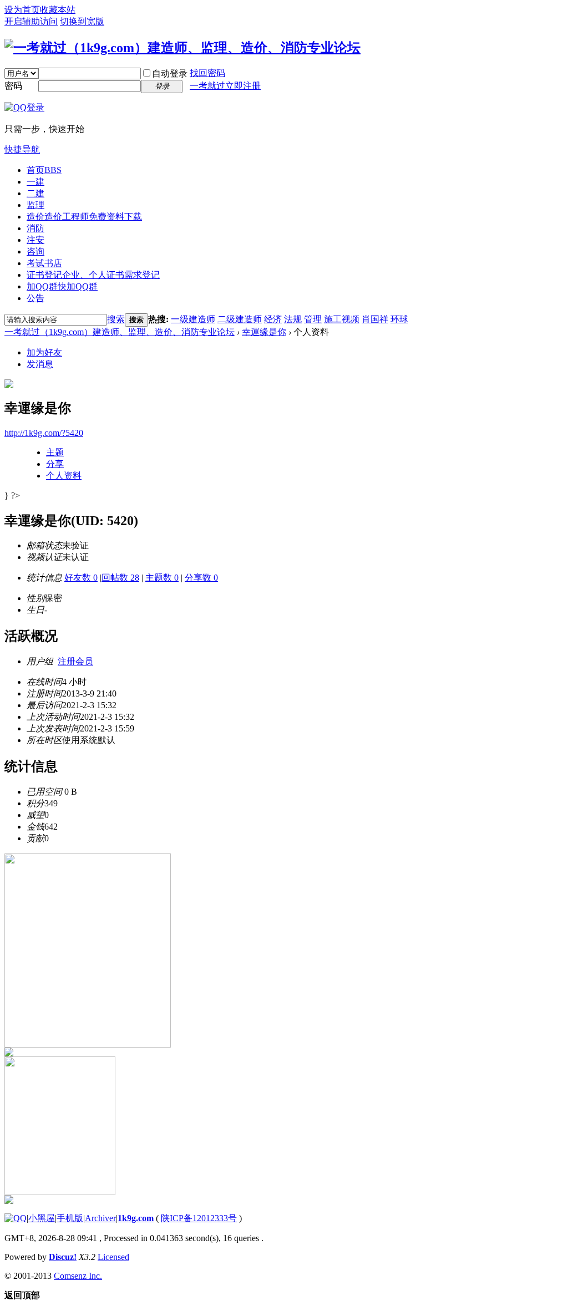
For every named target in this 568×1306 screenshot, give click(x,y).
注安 (35, 240)
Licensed (113, 1257)
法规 (293, 319)
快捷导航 (22, 149)
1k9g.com (136, 1218)
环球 (399, 319)
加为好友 (44, 352)
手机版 (70, 1218)
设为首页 (22, 9)
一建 (35, 181)
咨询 (35, 251)
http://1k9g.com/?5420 (43, 433)
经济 (273, 319)
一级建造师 (193, 319)
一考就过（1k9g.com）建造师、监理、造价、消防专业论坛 (119, 332)
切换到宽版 (82, 21)
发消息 (40, 364)
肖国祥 (375, 319)
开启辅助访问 (31, 21)
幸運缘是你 (264, 332)
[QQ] (15, 1218)
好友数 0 (81, 577)
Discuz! (63, 1257)
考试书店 (44, 263)
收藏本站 (57, 9)
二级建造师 (239, 319)
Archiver (100, 1218)
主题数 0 (162, 577)
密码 (13, 85)
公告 (35, 298)
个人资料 (64, 475)
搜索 (116, 319)
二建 (35, 193)
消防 (35, 228)
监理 (35, 205)
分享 (55, 464)
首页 (44, 170)
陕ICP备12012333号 (199, 1218)
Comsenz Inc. (78, 1275)
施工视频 (341, 319)
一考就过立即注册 (225, 85)
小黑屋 (41, 1218)
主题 (55, 452)
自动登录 (169, 73)
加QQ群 (62, 286)
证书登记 (93, 275)
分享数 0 (201, 577)
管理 (313, 319)
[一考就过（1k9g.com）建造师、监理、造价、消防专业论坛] (182, 47)
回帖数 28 (120, 577)
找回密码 (207, 73)
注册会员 (75, 661)
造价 (84, 216)
